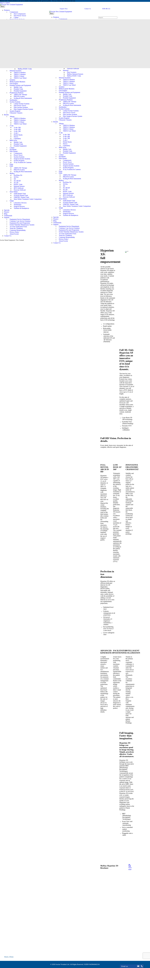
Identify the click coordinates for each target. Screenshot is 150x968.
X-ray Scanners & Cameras (22, 162)
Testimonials (8, 215)
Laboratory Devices (20, 203)
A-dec (12, 126)
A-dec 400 (17, 129)
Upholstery (17, 138)
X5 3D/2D (17, 181)
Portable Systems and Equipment (20, 85)
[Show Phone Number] (142, 966)
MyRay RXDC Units (25, 69)
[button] (1, 960)
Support (6, 217)
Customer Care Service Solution (20, 221)
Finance (6, 212)
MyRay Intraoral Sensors (75, 74)
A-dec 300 (17, 131)
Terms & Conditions (16, 228)
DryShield (13, 149)
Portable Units (18, 89)
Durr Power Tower (20, 16)
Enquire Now (63, 8)
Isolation (12, 80)
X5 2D (16, 182)
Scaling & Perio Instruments (23, 98)
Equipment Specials (6, 929)
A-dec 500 (17, 127)
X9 (15, 179)
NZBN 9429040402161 (92, 964)
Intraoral (65, 70)
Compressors (14, 12)
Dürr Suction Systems (21, 107)
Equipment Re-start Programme (20, 223)
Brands (6, 115)
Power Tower (18, 155)
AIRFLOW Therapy (20, 94)
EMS (11, 166)
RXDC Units (18, 184)
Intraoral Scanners (15, 71)
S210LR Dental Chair (21, 195)
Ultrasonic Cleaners (16, 113)
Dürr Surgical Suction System (23, 109)
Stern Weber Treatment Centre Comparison (28, 199)
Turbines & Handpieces (21, 208)
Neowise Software (20, 190)
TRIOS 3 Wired (19, 76)
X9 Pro (16, 177)
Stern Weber (14, 192)
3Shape (12, 116)
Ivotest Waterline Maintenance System (22, 225)
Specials (6, 210)
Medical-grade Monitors (17, 82)
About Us (3, 905)
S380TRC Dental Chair (21, 197)
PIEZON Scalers (19, 96)
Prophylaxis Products (16, 93)
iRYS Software (19, 188)
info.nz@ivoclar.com (11, 952)
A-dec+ (16, 133)
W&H (12, 201)
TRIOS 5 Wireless (20, 74)
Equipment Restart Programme (10, 925)
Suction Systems (15, 102)
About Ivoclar (14, 234)
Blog (5, 214)
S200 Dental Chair (20, 193)
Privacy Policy (14, 232)
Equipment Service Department (20, 219)
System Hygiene (15, 111)
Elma (11, 164)
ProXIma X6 (18, 175)
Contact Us (7, 236)
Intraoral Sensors (19, 186)
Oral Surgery (14, 83)
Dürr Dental (13, 151)
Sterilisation (13, 100)
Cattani (16, 17)
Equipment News (5, 921)
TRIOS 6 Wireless (20, 72)
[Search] (99, 15)
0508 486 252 (106, 8)
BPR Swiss (13, 140)
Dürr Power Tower (20, 105)
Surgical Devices (19, 206)
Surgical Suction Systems (22, 159)
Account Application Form (18, 226)
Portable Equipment (20, 91)
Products (7, 10)
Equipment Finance (6, 923)
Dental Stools (18, 135)
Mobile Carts (18, 87)
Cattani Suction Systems (21, 104)
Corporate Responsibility (18, 230)
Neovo (16, 137)
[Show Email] (138, 966)
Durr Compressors (20, 14)
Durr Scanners (71, 72)
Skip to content (5, 3)
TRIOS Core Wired (20, 78)
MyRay (12, 173)
